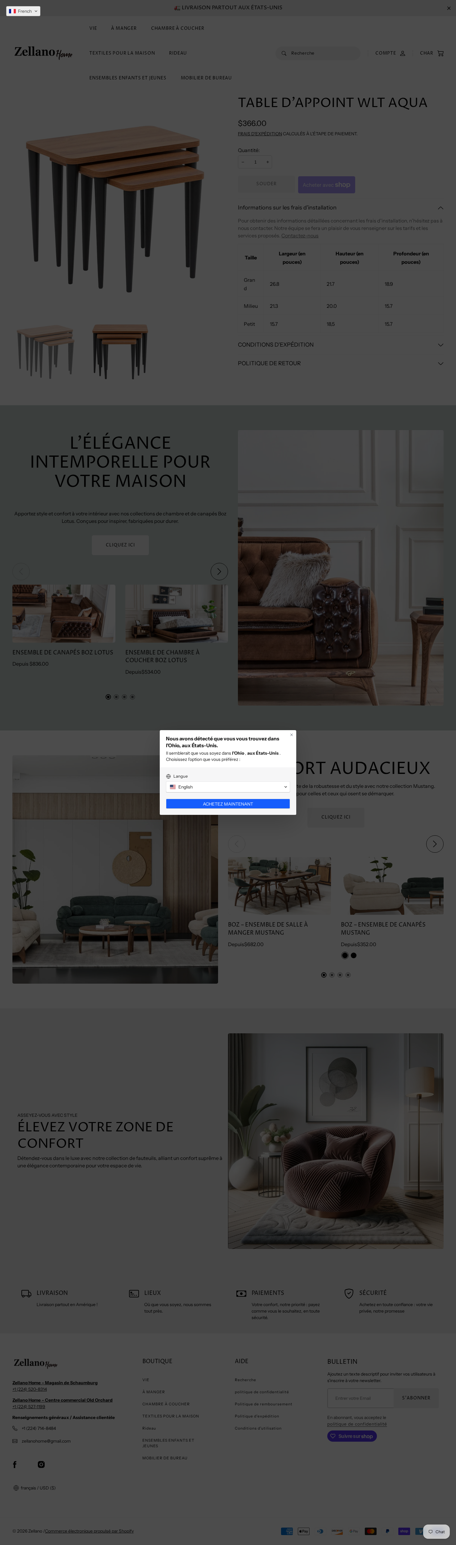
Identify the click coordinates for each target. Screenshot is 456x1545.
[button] (23, 11)
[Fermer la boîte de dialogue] (291, 734)
